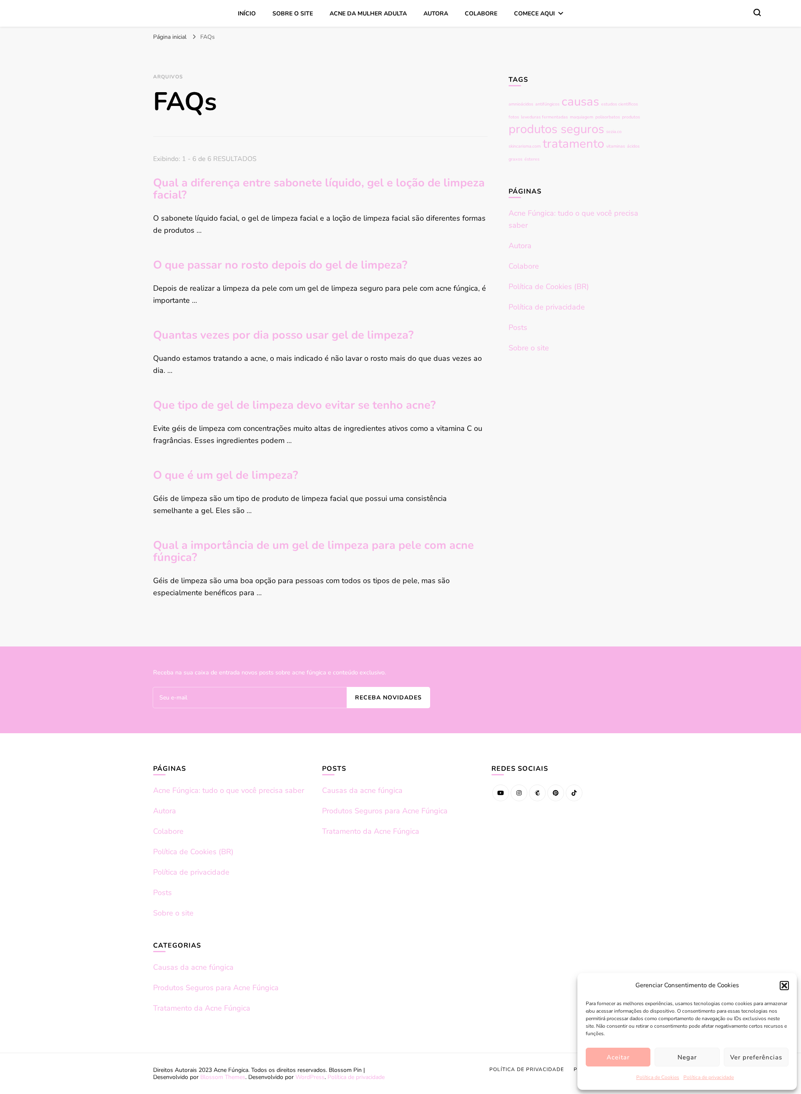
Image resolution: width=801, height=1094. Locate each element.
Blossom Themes (222, 1077)
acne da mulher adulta (368, 14)
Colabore (481, 14)
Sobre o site (292, 14)
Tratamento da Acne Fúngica (201, 1008)
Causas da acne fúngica (193, 967)
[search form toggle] (757, 12)
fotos (514, 117)
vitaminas (615, 146)
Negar (687, 1057)
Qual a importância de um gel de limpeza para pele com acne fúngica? (313, 551)
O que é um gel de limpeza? (225, 475)
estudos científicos (619, 104)
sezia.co (614, 131)
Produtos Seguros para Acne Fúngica (216, 988)
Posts (518, 327)
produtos (631, 117)
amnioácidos (521, 104)
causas (580, 101)
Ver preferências (756, 1057)
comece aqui (534, 14)
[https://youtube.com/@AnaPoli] (500, 793)
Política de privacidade (708, 1077)
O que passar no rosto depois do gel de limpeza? (280, 265)
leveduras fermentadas (544, 117)
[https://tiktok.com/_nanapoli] (574, 793)
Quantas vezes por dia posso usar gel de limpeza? (283, 335)
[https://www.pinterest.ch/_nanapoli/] (555, 793)
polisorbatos (607, 117)
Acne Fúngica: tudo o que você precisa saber (228, 790)
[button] (784, 985)
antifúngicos (547, 104)
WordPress (310, 1077)
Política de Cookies (657, 1077)
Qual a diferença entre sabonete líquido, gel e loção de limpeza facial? (319, 189)
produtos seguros (556, 129)
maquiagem (581, 117)
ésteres (531, 159)
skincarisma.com (525, 146)
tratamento (573, 143)
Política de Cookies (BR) (549, 287)
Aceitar (618, 1057)
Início (247, 14)
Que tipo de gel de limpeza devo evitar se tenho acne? (294, 405)
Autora (435, 14)
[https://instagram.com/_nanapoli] (519, 793)
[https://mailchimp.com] (537, 793)
